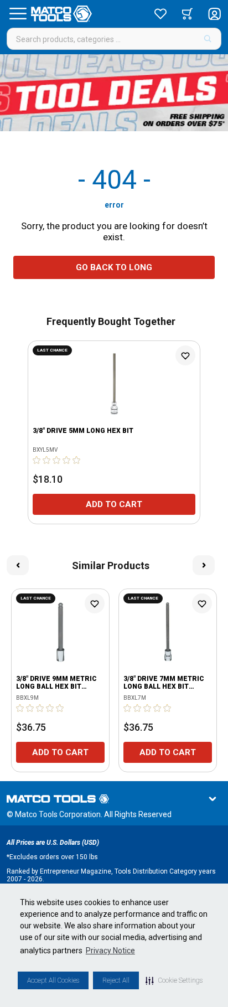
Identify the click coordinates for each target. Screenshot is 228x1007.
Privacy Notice (110, 950)
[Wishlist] (160, 13)
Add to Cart (114, 504)
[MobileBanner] (114, 92)
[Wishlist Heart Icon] (185, 355)
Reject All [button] (115, 980)
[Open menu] (18, 14)
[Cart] (187, 13)
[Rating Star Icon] (37, 460)
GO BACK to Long (114, 267)
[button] (174, 980)
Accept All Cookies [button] (53, 980)
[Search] (208, 38)
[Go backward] (18, 565)
